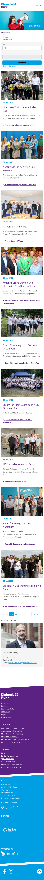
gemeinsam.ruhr (7, 759)
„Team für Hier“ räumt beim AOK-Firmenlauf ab (17, 421)
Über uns (6, 35)
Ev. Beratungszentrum (9, 756)
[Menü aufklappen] (37, 5)
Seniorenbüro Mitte (8, 761)
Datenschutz (6, 717)
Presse (5, 37)
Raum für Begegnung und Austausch (19, 544)
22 (7, 614)
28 (34, 614)
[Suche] (41, 5)
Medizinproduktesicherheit (11, 764)
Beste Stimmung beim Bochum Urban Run (21, 363)
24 (16, 614)
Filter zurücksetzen (9, 66)
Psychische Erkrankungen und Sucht (15, 739)
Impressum (5, 714)
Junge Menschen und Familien (12, 728)
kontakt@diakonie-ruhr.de (11, 798)
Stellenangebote (7, 709)
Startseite (6, 33)
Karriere (4, 706)
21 (3, 614)
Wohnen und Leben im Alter (12, 731)
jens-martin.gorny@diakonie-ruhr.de (22, 663)
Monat (4, 53)
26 (25, 614)
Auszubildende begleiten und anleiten (20, 185)
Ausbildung (5, 712)
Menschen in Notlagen (10, 737)
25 (20, 614)
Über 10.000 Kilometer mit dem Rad (19, 125)
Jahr (4, 44)
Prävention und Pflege (13, 241)
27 (29, 614)
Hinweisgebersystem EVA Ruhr (13, 767)
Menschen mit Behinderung (12, 734)
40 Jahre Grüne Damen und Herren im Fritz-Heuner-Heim (21, 301)
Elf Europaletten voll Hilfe (15, 481)
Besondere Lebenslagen (10, 742)
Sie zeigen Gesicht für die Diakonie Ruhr (20, 606)
